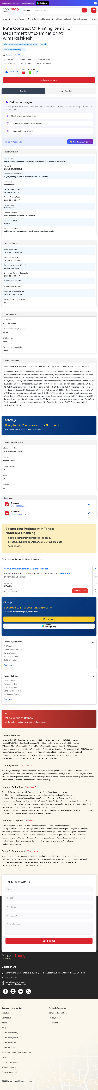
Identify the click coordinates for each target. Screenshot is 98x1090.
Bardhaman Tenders (12, 694)
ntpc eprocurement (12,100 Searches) (16, 755)
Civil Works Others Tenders (12, 826)
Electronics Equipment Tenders (14, 838)
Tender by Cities (8, 1047)
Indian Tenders (20, 19)
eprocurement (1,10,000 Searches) (65, 740)
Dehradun (9, 55)
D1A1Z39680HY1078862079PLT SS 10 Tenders (68, 859)
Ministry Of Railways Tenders (12, 792)
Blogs (4, 1028)
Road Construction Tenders (60, 826)
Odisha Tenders (23, 777)
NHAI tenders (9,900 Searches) (43, 755)
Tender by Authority (10, 1032)
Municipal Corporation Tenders (13, 807)
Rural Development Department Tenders (17, 801)
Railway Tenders (10, 653)
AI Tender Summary (10, 1067)
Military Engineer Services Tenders (46, 801)
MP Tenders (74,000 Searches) (13, 746)
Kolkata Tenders (10, 687)
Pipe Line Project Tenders (11, 844)
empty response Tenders (30, 865)
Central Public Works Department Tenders (77, 801)
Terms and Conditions (58, 1013)
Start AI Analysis (80, 142)
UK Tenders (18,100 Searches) (51, 749)
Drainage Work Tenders (35, 829)
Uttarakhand (18, 55)
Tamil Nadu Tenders (24, 774)
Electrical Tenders (11, 656)
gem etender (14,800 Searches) (40, 752)
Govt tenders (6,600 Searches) (14, 758)
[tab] (23, 91)
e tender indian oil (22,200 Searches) (64, 746)
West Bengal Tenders (10, 771)
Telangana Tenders (9, 777)
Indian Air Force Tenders (83, 810)
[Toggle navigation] (93, 10)
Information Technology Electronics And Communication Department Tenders (31, 804)
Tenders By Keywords (13, 641)
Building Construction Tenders (13, 829)
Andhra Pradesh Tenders (69, 777)
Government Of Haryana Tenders (60, 810)
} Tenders (56, 856)
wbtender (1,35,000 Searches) (39, 740)
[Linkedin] (20, 991)
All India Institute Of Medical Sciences (71, 19)
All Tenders (47, 856)
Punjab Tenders (37, 777)
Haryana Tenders (86, 774)
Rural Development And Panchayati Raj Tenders (54, 795)
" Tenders (65, 856)
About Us (5, 1013)
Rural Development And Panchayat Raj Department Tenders (24, 810)
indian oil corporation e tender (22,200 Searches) (20, 749)
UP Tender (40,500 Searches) (37, 746)
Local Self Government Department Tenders (18, 795)
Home (4, 19)
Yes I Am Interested (49, 80)
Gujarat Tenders (8, 780)
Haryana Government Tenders (40, 813)
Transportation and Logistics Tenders (41, 838)
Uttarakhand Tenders (41, 19)
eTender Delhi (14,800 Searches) (14, 752)
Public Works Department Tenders (56, 792)
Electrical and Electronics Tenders (73, 835)
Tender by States (9, 1042)
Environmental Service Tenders (32, 841)
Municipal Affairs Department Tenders (41, 807)
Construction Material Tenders (41, 832)
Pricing (4, 1023)
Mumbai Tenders (10, 684)
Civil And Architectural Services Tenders (44, 835)
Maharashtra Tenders (46, 771)
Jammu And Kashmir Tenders (79, 771)
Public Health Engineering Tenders (14, 813)
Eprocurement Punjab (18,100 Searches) (79, 749)
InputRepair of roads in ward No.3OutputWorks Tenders (56, 862)
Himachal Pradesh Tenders (25, 780)
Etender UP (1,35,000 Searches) (14, 740)
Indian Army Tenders (39, 798)
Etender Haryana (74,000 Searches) (65, 743)
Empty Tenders (7, 862)
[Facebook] (5, 991)
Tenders (26, 10)
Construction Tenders (13, 649)
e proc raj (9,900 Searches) (67, 755)
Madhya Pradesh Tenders (68, 774)
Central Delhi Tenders (12, 691)
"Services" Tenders (9, 859)
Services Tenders (35, 856)
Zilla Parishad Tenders (32, 792)
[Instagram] (13, 991)
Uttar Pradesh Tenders (27, 771)
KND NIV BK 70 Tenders (10, 865)
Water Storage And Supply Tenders (15, 832)
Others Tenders (10, 680)
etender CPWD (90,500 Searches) (15, 743)
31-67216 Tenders (43, 859)
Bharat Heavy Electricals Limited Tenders (77, 804)
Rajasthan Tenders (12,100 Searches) (67, 752)
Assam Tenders (43, 780)
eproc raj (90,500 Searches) (40, 743)
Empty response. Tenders (24, 862)
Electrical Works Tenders (55, 829)
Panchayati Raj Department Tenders (61, 798)
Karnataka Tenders (51, 777)
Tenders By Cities (11, 676)
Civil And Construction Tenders (36, 826)
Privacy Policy (55, 1018)
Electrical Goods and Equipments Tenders (70, 832)
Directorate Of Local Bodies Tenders (16, 798)
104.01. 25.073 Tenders (26, 859)
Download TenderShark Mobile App (16, 1052)
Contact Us (6, 1018)
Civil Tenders (9, 646)
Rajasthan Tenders (9, 774)
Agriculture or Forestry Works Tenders (60, 841)
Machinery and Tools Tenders (77, 829)
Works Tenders (7, 856)
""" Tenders (75, 856)
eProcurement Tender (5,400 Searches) (42, 758)
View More (25, 765)
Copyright (53, 1023)
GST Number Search (10, 1062)
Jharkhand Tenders (87, 777)
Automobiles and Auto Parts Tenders (71, 838)
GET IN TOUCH (49, 941)
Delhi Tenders (38, 774)
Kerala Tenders (61, 771)
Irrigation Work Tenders (10, 841)
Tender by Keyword (10, 1037)
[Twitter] (28, 991)
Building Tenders (10, 660)
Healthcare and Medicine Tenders (14, 835)
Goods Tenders (21, 856)
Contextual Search (9, 1072)
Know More (49, 619)
